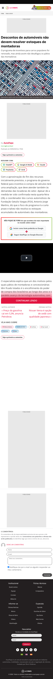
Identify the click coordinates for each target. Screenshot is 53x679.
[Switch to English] (26, 654)
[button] (41, 8)
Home (2, 13)
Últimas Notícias (8, 327)
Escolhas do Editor (21, 327)
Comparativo (40, 591)
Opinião (39, 607)
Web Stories (40, 619)
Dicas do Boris (13, 615)
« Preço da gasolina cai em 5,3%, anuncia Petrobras (12, 313)
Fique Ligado (9, 13)
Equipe (13, 591)
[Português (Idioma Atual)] (21, 654)
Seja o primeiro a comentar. (13, 155)
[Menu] (3, 8)
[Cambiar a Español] (31, 654)
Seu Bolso (5, 331)
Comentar (47, 575)
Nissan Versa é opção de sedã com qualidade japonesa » (40, 313)
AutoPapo (8, 142)
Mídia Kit (13, 599)
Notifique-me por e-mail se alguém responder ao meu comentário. (29, 568)
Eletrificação (13, 623)
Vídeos (15, 331)
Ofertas (39, 623)
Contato (13, 595)
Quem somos (13, 587)
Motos (13, 611)
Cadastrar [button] (26, 644)
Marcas (40, 587)
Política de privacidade (27, 676)
